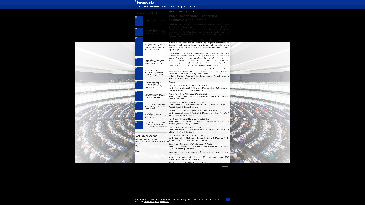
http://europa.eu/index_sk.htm (146, 139)
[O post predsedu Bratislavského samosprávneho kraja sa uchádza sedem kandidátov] (139, 106)
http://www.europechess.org (145, 146)
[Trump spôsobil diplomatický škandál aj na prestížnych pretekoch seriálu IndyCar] (139, 62)
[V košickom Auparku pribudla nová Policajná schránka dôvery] (139, 21)
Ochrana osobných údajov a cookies (156, 202)
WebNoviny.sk (178, 163)
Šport (180, 11)
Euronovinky (173, 11)
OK (228, 199)
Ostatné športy (188, 11)
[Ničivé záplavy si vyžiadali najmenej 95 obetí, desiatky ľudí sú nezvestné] (139, 116)
